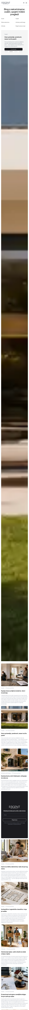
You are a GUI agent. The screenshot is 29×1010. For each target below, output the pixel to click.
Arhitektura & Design (20, 22)
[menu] (26, 3)
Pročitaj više (13, 49)
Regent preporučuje (20, 26)
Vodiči (2, 18)
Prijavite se (14, 819)
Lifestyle (3, 26)
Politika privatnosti (17, 824)
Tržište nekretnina (5, 22)
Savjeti (17, 18)
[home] (6, 3)
